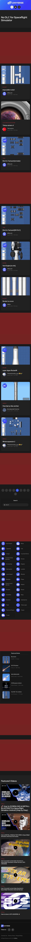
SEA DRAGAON (15, 674)
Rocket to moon (8, 301)
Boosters (13, 656)
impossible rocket (9, 90)
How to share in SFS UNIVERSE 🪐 (10, 914)
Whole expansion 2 (9, 442)
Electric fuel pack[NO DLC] (11, 230)
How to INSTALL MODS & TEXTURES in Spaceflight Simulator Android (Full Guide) (15, 835)
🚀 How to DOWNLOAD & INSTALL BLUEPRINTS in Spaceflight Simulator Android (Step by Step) (15, 808)
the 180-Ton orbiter (16, 692)
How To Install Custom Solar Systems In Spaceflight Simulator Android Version (12, 889)
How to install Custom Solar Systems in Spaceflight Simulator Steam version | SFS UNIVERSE (13, 862)
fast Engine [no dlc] (9, 266)
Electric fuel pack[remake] (11, 161)
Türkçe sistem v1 (8, 125)
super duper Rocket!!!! (10, 370)
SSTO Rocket (14, 665)
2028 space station (16, 683)
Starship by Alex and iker (11, 406)
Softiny (15, 938)
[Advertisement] (15, 48)
